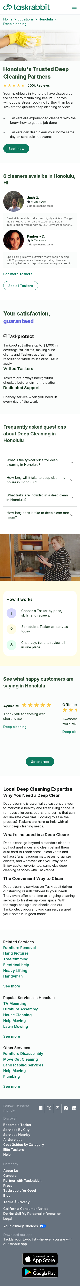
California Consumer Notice (25, 1209)
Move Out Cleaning (20, 1059)
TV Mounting (14, 1003)
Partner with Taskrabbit (22, 1180)
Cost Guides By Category (23, 1145)
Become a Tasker (17, 1125)
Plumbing (11, 1076)
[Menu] (74, 7)
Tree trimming (16, 959)
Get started (40, 762)
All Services (12, 1140)
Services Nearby (16, 1135)
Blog (6, 1195)
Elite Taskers (13, 1149)
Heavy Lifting (15, 970)
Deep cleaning (14, 727)
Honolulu (46, 19)
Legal (7, 1219)
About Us (10, 1171)
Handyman (13, 976)
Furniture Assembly (20, 1009)
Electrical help (16, 965)
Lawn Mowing (15, 1026)
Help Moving (14, 1020)
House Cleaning (17, 1015)
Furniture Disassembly (23, 1053)
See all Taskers (20, 286)
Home (8, 19)
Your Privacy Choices (20, 1226)
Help (7, 1154)
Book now (16, 149)
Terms (8, 1202)
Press (8, 1185)
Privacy (23, 1202)
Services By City (16, 1130)
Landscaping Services (23, 1065)
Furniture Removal (19, 947)
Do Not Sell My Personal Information (32, 1214)
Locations (25, 19)
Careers (10, 1176)
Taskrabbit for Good (19, 1190)
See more (11, 986)
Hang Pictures (16, 953)
